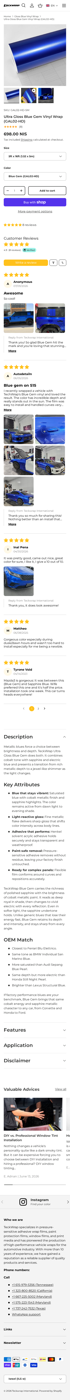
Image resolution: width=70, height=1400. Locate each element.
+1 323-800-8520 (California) (32, 1290)
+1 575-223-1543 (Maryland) (31, 1302)
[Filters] (53, 263)
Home (7, 16)
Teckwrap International (25, 1390)
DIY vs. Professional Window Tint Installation (31, 1138)
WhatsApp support (26, 1314)
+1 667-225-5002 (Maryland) (32, 1296)
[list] (35, 55)
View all (60, 1089)
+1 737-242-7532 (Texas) (29, 1308)
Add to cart (47, 190)
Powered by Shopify (50, 1390)
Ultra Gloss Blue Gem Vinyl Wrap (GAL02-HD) (29, 19)
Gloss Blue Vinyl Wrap (26, 16)
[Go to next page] (46, 708)
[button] (52, 5)
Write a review (26, 262)
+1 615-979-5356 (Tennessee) (32, 1285)
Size (6, 148)
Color (7, 168)
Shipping (26, 139)
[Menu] (64, 5)
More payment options (35, 211)
